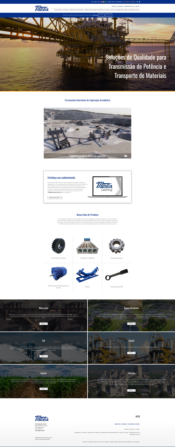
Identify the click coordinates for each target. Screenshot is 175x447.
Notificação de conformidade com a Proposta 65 (129, 441)
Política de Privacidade (87, 441)
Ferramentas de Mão (121, 10)
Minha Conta (111, 1)
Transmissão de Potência (61, 10)
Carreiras (118, 1)
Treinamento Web (129, 6)
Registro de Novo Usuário (54, 197)
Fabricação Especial (134, 10)
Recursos (120, 6)
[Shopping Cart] (139, 1)
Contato (137, 6)
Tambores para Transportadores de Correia (96, 10)
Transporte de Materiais (76, 10)
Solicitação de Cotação (128, 1)
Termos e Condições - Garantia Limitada (108, 441)
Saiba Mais (43, 323)
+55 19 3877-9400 (95, 1)
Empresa (114, 6)
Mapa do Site (96, 441)
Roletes (112, 10)
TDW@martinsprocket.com (55, 192)
